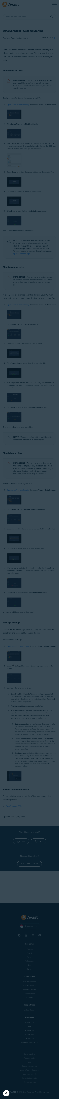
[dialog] (29, 549)
